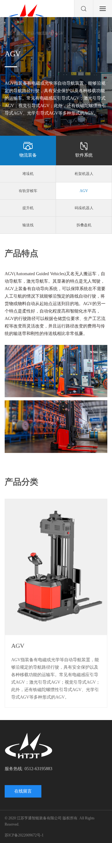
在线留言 (23, 791)
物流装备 (28, 155)
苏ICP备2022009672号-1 (24, 835)
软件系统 (84, 155)
